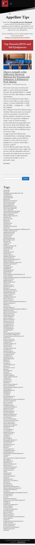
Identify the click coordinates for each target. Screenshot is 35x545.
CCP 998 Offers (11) (8, 247)
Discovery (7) (6, 283)
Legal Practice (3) (7, 342)
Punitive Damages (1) (8, 470)
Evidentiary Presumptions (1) (10, 504)
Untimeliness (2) (7, 373)
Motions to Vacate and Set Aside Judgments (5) (14, 301)
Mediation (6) (6, 287)
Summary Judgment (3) (9, 340)
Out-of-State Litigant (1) (9, 476)
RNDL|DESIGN (21, 542)
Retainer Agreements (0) (9, 524)
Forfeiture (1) (6, 491)
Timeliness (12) (7, 242)
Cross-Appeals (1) (7, 430)
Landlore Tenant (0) (8, 522)
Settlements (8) (7, 265)
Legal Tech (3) (6, 337)
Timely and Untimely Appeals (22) (11, 211)
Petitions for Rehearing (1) (10, 463)
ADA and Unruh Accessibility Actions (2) (13, 387)
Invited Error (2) (7, 381)
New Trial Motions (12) (9, 239)
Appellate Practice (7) (8, 284)
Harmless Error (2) (8, 397)
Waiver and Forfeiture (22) (10, 208)
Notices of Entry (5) (8, 298)
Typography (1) (7, 459)
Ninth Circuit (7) (7, 272)
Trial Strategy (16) (7, 223)
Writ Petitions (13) (7, 235)
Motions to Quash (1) (8, 513)
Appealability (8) (7, 268)
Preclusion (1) (6, 454)
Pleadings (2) (6, 382)
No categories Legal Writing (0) (11, 527)
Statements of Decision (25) (10, 200)
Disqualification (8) (8, 266)
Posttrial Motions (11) (8, 251)
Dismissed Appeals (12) (9, 238)
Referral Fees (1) (7, 445)
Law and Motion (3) (8, 330)
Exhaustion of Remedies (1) (10, 414)
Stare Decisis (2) (7, 379)
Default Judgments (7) (8, 269)
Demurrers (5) (7, 306)
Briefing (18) (6, 220)
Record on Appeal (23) (8, 203)
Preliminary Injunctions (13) (10, 230)
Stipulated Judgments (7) (9, 281)
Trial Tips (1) (6, 435)
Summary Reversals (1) (9, 432)
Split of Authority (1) (8, 460)
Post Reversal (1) (7, 473)
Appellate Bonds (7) (8, 280)
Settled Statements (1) (8, 451)
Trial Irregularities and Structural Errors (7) (14, 274)
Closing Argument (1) (8, 448)
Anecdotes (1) (6, 427)
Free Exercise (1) (7, 442)
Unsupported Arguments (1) (10, 466)
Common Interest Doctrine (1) (11, 420)
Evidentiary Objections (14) (10, 226)
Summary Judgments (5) (9, 303)
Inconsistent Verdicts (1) (9, 468)
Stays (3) (5, 331)
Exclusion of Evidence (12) (9, 245)
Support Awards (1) (7, 512)
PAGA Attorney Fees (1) (9, 444)
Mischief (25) (6, 199)
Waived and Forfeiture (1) (9, 415)
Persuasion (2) (7, 363)
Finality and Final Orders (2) (10, 376)
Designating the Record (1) (10, 498)
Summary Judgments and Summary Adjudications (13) (16, 229)
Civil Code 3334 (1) (8, 507)
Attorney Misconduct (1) (9, 423)
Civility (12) (6, 244)
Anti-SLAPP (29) (7, 194)
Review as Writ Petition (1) (9, 418)
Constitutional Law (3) (8, 354)
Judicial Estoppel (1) (8, 479)
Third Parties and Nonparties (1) (11, 486)
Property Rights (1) (8, 518)
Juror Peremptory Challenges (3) (11, 334)
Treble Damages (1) (8, 433)
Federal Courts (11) (8, 248)
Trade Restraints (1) (8, 494)
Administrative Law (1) (8, 426)
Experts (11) (6, 250)
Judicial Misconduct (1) (8, 405)
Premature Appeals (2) (8, 375)
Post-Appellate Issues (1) (9, 450)
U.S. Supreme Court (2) (9, 367)
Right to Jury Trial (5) (8, 310)
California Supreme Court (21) (10, 212)
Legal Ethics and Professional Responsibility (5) (15, 309)
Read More (6, 163)
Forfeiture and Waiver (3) (9, 348)
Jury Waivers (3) (7, 349)
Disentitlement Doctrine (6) (10, 290)
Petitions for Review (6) (9, 293)
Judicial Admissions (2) (9, 390)
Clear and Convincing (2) (9, 400)
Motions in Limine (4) (8, 313)
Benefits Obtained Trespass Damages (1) (13, 521)
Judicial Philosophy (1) (8, 441)
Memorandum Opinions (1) (10, 439)
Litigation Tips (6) (7, 295)
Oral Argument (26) (8, 197)
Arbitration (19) (7, 217)
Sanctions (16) (6, 221)
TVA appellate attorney (21, 22)
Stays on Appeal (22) (8, 209)
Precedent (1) (6, 481)
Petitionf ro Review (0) (9, 528)
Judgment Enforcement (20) (10, 215)
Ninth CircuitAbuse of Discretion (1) (12, 488)
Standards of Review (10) (9, 256)
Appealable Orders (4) (8, 325)
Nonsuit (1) (6, 447)
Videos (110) (6, 191)
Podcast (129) (6, 190)
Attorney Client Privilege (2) (10, 384)
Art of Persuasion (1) (8, 429)
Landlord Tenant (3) (8, 351)
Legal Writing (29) (7, 196)
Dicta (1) (5, 471)
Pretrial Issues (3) (7, 355)
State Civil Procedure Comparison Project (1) (14, 457)
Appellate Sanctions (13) (9, 232)
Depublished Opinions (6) (9, 296)
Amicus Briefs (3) (7, 345)
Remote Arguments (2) (9, 385)
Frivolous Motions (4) (8, 322)
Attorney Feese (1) (7, 403)
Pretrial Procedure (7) (8, 286)
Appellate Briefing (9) (8, 260)
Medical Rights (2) (7, 370)
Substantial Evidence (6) (9, 292)
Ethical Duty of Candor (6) (9, 289)
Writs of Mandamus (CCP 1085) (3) (11, 333)
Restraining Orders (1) (8, 411)
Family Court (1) (7, 474)
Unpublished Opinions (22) (10, 206)
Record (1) (5, 497)
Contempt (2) (6, 394)
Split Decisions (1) (7, 465)
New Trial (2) (6, 361)
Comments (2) (7, 378)
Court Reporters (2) (8, 357)
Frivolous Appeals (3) (8, 328)
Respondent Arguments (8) (10, 263)
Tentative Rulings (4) (8, 316)
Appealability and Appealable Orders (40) (13, 193)
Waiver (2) (5, 369)
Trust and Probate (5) (8, 300)
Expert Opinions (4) (8, 318)
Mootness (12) (6, 241)
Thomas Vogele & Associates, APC (21, 540)
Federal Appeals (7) (8, 271)
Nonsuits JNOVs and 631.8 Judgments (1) (13, 453)
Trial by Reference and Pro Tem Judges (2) (14, 399)
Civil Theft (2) (6, 393)
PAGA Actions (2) (7, 388)
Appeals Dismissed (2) (8, 358)
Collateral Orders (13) (8, 233)
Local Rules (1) (6, 503)
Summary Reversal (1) (8, 408)
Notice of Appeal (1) (8, 402)
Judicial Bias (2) (7, 391)
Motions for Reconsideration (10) (11, 259)
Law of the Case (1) (7, 495)
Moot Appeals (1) (7, 483)
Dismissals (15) (7, 224)
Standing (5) (6, 304)
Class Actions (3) (7, 346)
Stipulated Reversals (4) (9, 315)
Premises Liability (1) (8, 412)
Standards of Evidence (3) (9, 343)
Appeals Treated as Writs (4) (10, 312)
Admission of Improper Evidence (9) (12, 262)
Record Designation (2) (9, 396)
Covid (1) (5, 456)
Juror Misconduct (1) (8, 510)
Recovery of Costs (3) (8, 339)
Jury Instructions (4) (8, 324)
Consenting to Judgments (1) (10, 509)
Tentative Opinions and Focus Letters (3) (13, 336)
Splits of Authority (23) (8, 205)
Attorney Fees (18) (7, 218)
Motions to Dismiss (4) (9, 319)
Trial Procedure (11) (8, 254)
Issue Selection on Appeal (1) (10, 424)
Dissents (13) (6, 227)
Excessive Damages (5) (9, 307)
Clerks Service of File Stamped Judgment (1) (14, 500)
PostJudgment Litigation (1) (10, 489)
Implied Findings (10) (8, 257)
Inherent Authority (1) (8, 515)
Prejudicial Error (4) (8, 327)
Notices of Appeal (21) (8, 214)
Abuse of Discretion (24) (9, 202)
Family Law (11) (7, 253)
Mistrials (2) (6, 360)
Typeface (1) (6, 477)
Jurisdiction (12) (7, 236)
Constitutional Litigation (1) (10, 406)
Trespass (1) (6, 519)
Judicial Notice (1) (7, 462)
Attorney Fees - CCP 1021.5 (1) (10, 480)
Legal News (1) (7, 436)
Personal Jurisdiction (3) (9, 352)
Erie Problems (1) (7, 438)
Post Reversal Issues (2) (9, 364)
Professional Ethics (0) (9, 525)
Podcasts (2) (6, 372)
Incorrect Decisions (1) (9, 421)
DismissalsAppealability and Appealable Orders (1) (15, 492)
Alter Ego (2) (6, 366)
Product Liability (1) (8, 506)
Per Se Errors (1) (7, 417)
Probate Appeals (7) (8, 275)
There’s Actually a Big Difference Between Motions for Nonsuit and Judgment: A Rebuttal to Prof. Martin (16, 77)
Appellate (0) (6, 530)
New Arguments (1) (8, 485)
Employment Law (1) (8, 409)
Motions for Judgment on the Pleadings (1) (13, 516)
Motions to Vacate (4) (8, 321)
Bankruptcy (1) (6, 501)
